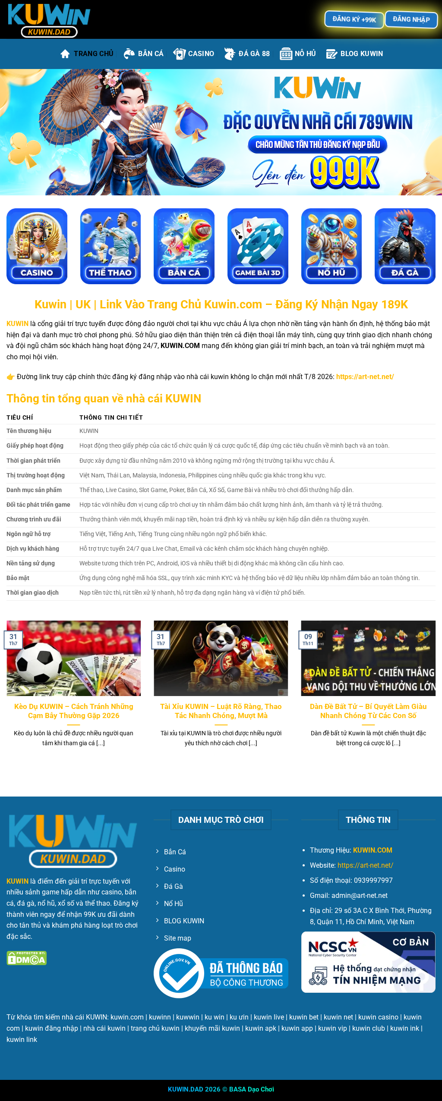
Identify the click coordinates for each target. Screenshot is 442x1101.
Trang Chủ (94, 54)
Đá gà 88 (254, 54)
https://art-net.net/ (366, 865)
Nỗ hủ (305, 54)
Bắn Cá (151, 54)
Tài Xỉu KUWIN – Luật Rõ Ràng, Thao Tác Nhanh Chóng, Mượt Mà (221, 711)
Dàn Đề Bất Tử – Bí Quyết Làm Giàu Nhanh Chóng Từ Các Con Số (368, 711)
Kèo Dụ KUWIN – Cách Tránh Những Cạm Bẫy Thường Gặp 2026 (73, 711)
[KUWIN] (49, 19)
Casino (201, 54)
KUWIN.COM (372, 850)
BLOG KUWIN (362, 54)
